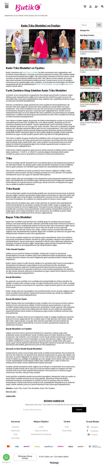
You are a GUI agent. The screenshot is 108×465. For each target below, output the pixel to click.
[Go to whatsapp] (6, 457)
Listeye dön (10, 396)
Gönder (79, 410)
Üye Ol (96, 6)
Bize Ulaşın (15, 438)
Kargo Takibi (67, 431)
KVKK (67, 427)
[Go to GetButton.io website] (6, 462)
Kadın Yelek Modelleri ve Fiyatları (89, 105)
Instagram (94, 427)
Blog (15, 434)
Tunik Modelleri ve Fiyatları (90, 88)
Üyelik (41, 427)
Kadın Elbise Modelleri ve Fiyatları (89, 53)
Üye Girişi (90, 6)
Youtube (94, 435)
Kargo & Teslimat (41, 431)
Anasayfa (15, 427)
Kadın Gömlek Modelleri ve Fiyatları (90, 123)
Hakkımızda (15, 431)
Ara (99, 25)
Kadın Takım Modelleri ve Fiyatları (89, 71)
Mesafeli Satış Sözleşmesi (41, 434)
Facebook (94, 431)
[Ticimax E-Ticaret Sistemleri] (54, 463)
